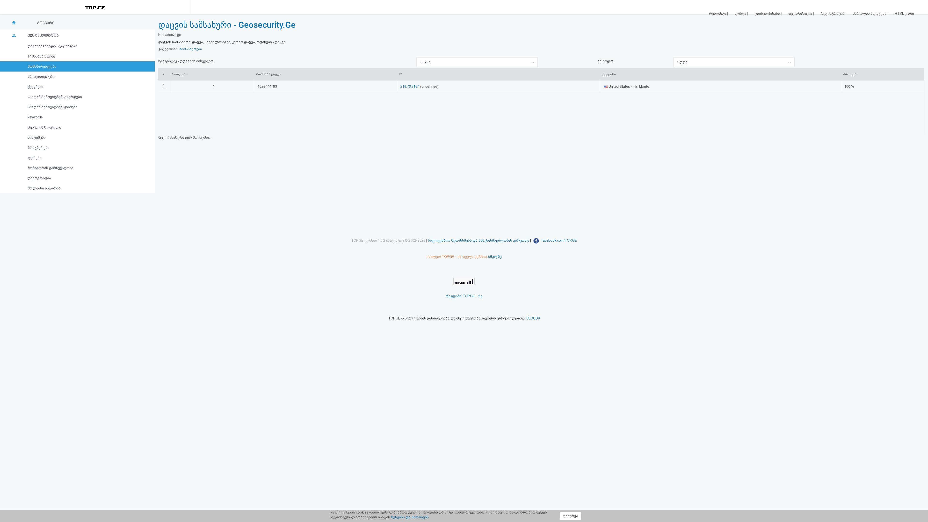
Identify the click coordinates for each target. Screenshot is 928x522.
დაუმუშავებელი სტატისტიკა (52, 46)
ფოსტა (740, 13)
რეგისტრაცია (833, 13)
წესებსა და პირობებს (410, 517)
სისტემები (37, 137)
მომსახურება (190, 49)
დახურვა (570, 516)
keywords (35, 117)
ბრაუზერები (38, 148)
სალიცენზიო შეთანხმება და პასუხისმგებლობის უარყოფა (478, 240)
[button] (477, 62)
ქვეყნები (35, 87)
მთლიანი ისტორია (44, 188)
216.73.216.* (409, 86)
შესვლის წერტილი (44, 127)
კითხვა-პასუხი (767, 13)
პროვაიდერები (41, 77)
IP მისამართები (41, 56)
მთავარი (45, 23)
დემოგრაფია (39, 178)
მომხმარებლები (42, 66)
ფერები (34, 158)
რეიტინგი (718, 13)
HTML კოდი (904, 13)
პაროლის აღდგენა (870, 13)
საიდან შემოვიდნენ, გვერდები (55, 97)
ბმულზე (495, 257)
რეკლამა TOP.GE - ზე (464, 296)
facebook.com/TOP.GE (558, 240)
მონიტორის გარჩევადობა (50, 168)
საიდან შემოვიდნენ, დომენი (53, 107)
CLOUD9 (533, 318)
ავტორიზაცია (800, 13)
